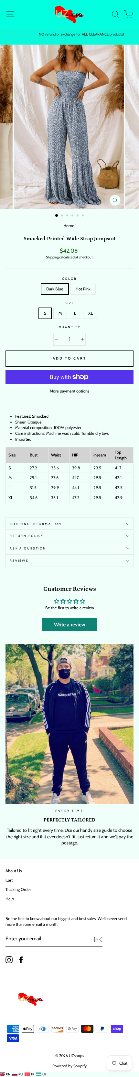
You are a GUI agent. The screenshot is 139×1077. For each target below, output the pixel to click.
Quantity (69, 327)
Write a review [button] (69, 625)
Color (69, 278)
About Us (13, 870)
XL (90, 313)
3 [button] (68, 216)
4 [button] (73, 216)
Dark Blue (54, 289)
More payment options (69, 391)
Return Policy (27, 536)
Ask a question (28, 548)
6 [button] (83, 216)
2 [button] (62, 216)
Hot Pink (83, 289)
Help (9, 898)
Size (69, 303)
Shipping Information (35, 524)
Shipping (52, 257)
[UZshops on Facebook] (21, 959)
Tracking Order (18, 889)
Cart (9, 880)
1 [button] (57, 215)
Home (68, 225)
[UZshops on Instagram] (9, 959)
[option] (69, 34)
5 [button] (78, 216)
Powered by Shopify (69, 1065)
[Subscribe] (98, 939)
